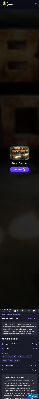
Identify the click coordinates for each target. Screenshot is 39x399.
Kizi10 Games (10, 3)
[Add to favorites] (29, 311)
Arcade (13, 357)
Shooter (29, 357)
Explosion (21, 357)
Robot (4, 360)
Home (3, 314)
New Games (25, 398)
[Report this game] (34, 311)
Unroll (16, 360)
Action (9, 314)
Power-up (6, 357)
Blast (10, 360)
